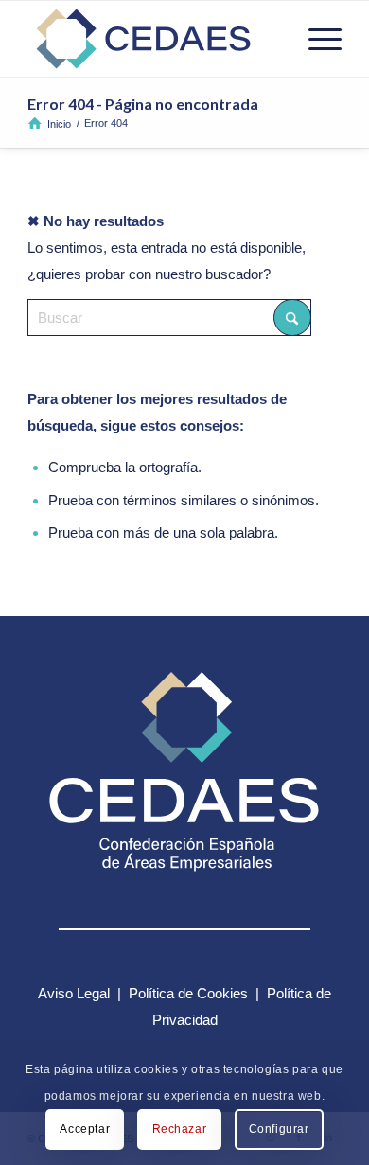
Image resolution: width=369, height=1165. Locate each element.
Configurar (279, 1129)
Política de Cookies (188, 993)
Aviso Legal (74, 993)
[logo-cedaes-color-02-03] (152, 39)
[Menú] (316, 39)
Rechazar (179, 1129)
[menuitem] (316, 39)
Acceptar (85, 1129)
